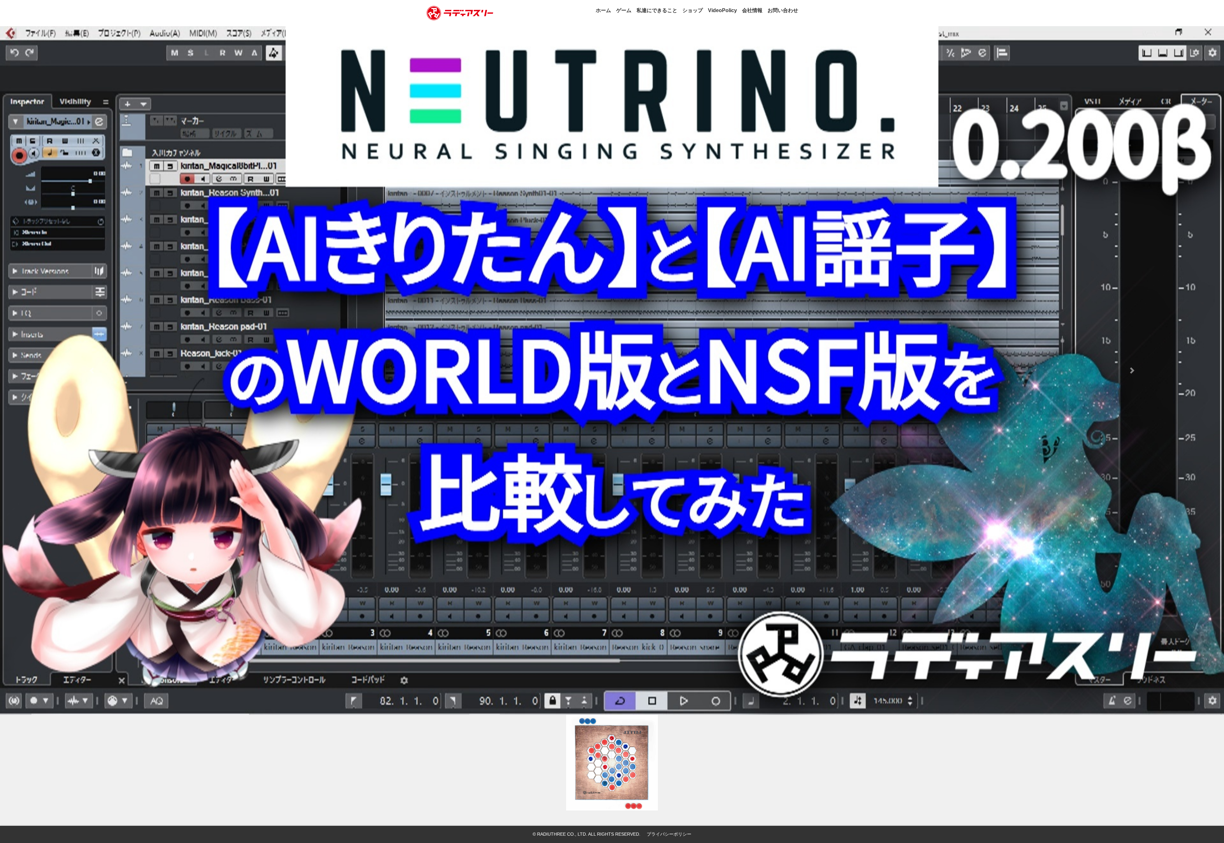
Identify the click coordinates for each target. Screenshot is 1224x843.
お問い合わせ (783, 10)
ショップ (692, 10)
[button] (92, 370)
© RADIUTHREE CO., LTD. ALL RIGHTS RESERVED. (586, 834)
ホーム (603, 10)
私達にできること (657, 10)
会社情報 (752, 10)
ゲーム (623, 10)
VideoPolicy (722, 10)
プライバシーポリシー (669, 834)
